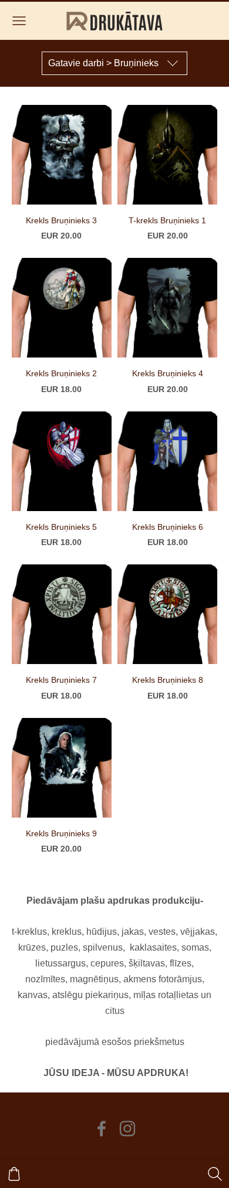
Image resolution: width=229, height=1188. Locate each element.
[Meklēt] (215, 1174)
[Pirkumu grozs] (14, 1174)
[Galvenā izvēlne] (19, 21)
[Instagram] (127, 1128)
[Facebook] (101, 1128)
